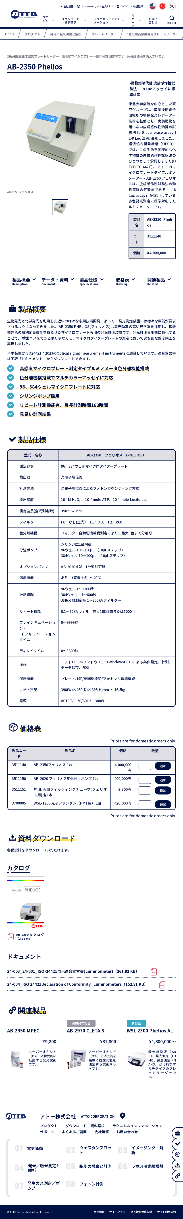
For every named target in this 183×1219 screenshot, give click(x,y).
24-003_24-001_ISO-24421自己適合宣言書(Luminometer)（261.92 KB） (73, 971)
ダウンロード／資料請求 (70, 20)
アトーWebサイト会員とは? (97, 6)
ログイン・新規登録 (132, 6)
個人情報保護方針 (141, 1212)
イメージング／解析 (147, 1150)
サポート (133, 20)
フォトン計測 (91, 1184)
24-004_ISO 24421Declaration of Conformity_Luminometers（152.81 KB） (77, 984)
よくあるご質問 (74, 1132)
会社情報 (68, 6)
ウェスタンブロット (95, 1150)
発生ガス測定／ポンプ (44, 1185)
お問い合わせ (153, 20)
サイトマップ (117, 1212)
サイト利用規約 (166, 1212)
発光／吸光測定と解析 (44, 1168)
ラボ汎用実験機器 (147, 1166)
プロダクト (46, 20)
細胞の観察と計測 (95, 1166)
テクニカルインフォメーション (107, 20)
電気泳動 (35, 1148)
